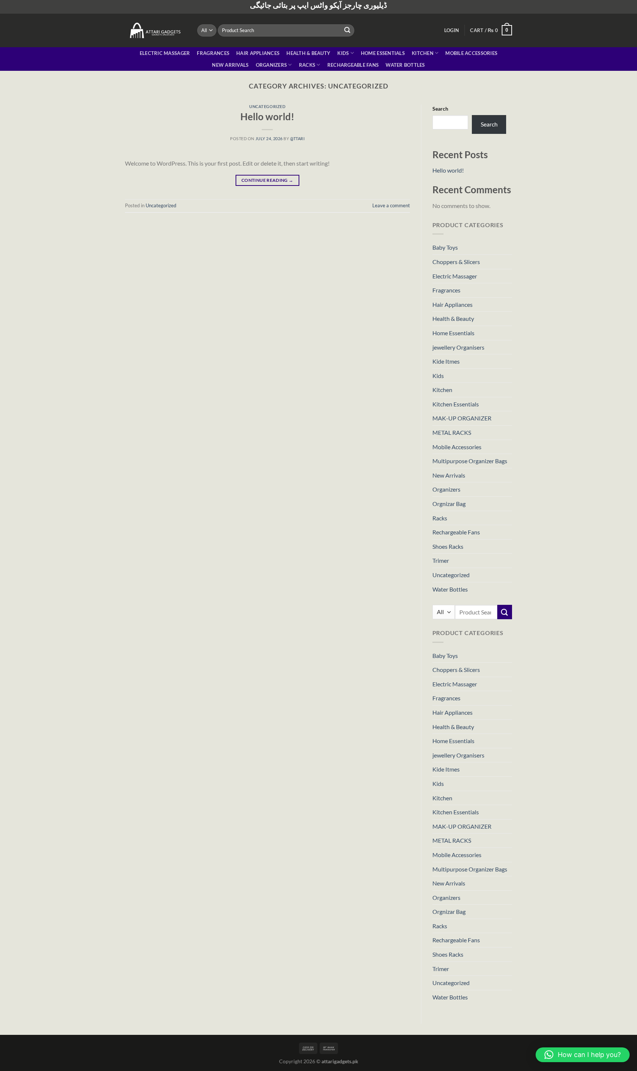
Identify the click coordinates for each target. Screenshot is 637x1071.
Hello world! (267, 116)
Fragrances (213, 53)
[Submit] (347, 30)
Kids (343, 53)
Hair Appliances (257, 53)
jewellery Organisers (458, 347)
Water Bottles (405, 65)
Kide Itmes (446, 361)
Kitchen (423, 53)
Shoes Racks (447, 546)
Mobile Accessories (471, 53)
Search (440, 108)
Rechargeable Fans (353, 65)
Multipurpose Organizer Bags (469, 460)
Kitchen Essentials (455, 404)
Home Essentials (383, 53)
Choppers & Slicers (456, 261)
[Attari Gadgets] (155, 30)
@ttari (297, 138)
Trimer (440, 560)
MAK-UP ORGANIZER (461, 418)
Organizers (271, 65)
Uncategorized (267, 106)
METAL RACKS (451, 432)
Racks (307, 65)
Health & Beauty (308, 53)
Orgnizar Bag (449, 503)
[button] (583, 1054)
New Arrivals (230, 65)
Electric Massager (165, 53)
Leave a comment (391, 205)
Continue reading (267, 180)
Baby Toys (445, 247)
